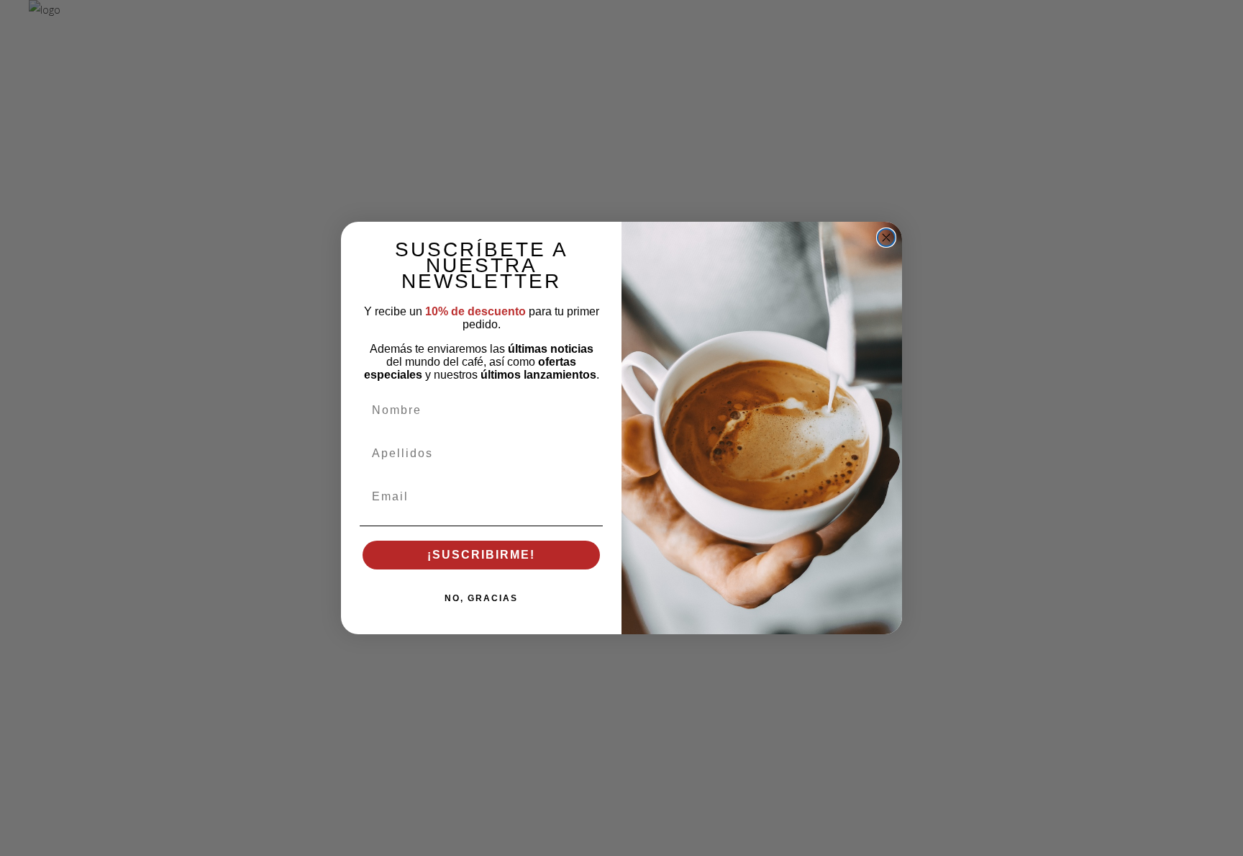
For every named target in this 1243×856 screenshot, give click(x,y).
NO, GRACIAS (481, 598)
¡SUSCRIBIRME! (481, 555)
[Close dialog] (886, 237)
